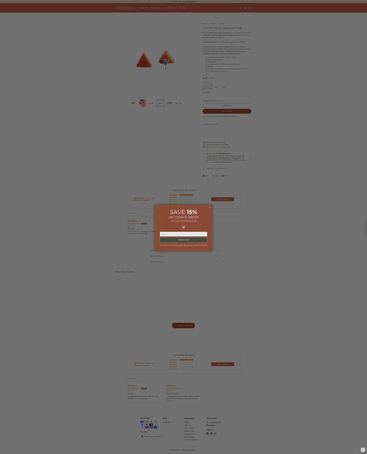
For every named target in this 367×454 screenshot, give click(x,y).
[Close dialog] (209, 206)
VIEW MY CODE (183, 239)
